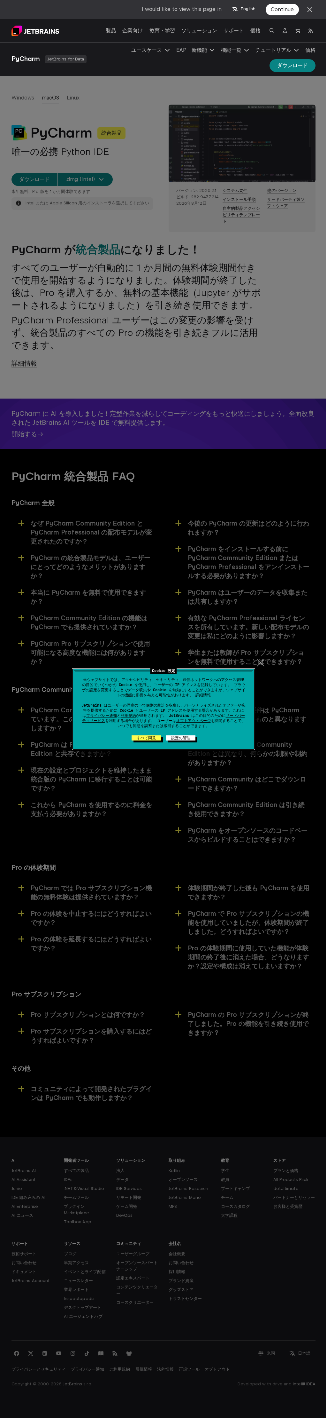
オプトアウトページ (193, 720)
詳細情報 (203, 695)
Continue (282, 9)
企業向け (132, 31)
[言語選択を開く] (310, 31)
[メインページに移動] (35, 31)
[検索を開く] (272, 31)
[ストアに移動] (298, 31)
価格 (255, 31)
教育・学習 (162, 31)
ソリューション (199, 31)
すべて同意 (146, 738)
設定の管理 (180, 738)
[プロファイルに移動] (285, 31)
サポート (234, 31)
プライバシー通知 (101, 715)
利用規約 (128, 715)
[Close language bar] (310, 9)
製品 (111, 31)
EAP (181, 50)
